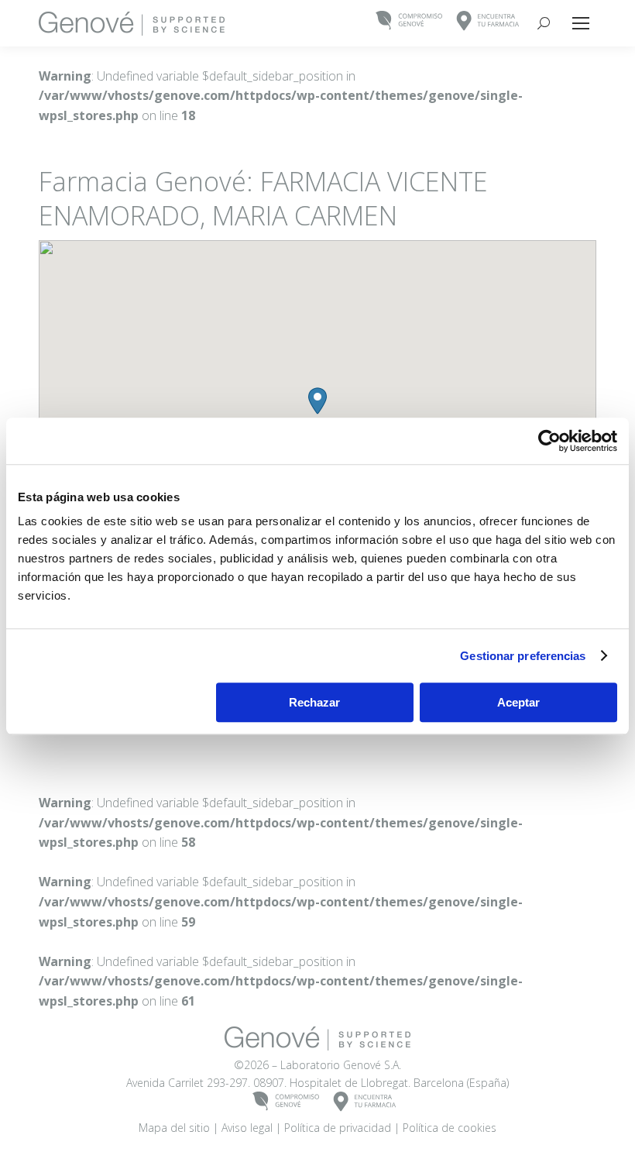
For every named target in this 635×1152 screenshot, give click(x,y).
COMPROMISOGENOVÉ (409, 21)
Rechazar (314, 702)
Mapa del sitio (174, 1127)
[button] (317, 401)
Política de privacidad (337, 1127)
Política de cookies (449, 1127)
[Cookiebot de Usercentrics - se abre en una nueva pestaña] (549, 440)
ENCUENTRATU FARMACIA (488, 21)
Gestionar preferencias (522, 655)
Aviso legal (247, 1127)
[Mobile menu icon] (580, 23)
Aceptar (518, 702)
